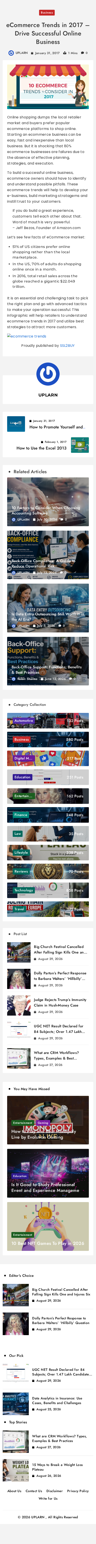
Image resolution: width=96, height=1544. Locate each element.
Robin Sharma (27, 679)
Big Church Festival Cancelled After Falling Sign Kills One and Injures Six (60, 952)
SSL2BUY (67, 345)
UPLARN (22, 53)
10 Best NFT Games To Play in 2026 (47, 1243)
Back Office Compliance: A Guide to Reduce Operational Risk (43, 563)
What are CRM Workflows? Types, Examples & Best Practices (56, 1058)
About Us (14, 1491)
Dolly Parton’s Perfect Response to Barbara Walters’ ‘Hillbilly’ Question (60, 979)
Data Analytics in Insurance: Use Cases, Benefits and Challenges (57, 1400)
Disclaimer (54, 1491)
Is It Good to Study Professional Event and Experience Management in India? (47, 1190)
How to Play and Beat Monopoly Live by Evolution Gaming (43, 1134)
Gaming (43, 1123)
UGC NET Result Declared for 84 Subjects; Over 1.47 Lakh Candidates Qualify (58, 1032)
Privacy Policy (78, 1491)
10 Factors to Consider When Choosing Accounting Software (46, 510)
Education (20, 1176)
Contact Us (34, 1491)
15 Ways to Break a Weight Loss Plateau (57, 1467)
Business (47, 12)
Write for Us (48, 1498)
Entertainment (22, 1123)
